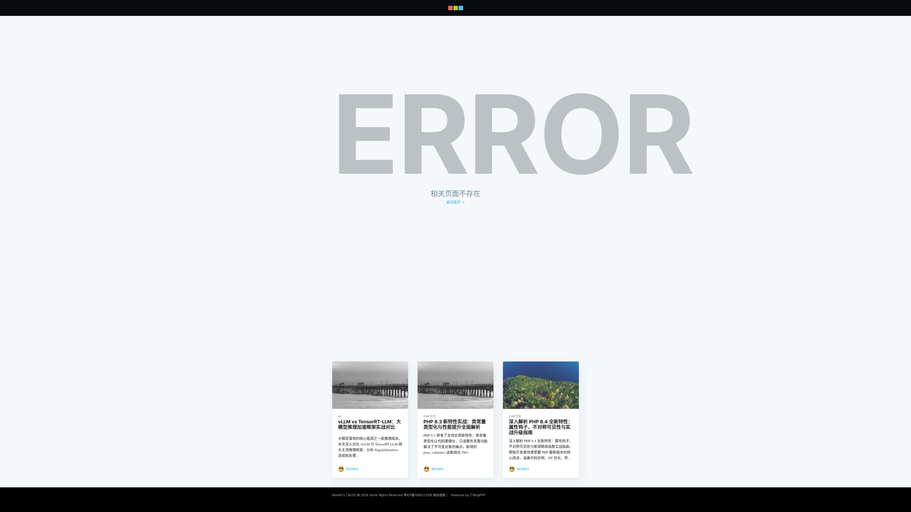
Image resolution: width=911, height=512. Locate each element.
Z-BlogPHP (477, 495)
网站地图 (439, 495)
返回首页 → (455, 202)
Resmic (352, 469)
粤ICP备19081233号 (418, 495)
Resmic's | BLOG (344, 495)
